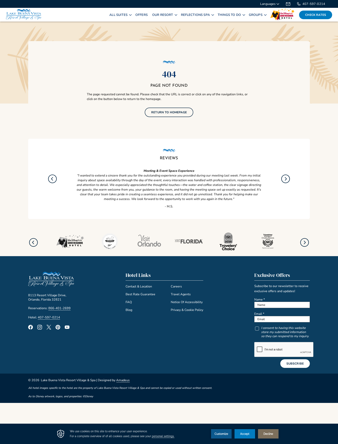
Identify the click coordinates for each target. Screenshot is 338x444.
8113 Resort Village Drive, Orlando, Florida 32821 (47, 297)
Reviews (169, 158)
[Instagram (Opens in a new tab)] (39, 328)
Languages (268, 4)
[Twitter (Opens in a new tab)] (49, 328)
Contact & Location (139, 286)
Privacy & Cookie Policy (187, 310)
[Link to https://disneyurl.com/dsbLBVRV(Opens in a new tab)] (70, 247)
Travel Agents (181, 294)
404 (169, 74)
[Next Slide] (285, 179)
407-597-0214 (313, 4)
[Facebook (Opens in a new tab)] (30, 328)
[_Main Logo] (23, 15)
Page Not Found (169, 86)
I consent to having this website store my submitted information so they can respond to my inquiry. (285, 332)
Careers (176, 286)
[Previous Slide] (52, 179)
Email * (259, 314)
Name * (259, 299)
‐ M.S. (169, 206)
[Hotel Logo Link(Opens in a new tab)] (51, 286)
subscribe (295, 364)
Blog (129, 310)
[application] (169, 434)
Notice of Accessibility (187, 302)
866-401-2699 (59, 308)
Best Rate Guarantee (140, 294)
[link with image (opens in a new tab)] (282, 15)
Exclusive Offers (272, 275)
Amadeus (123, 380)
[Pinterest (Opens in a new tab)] (58, 328)
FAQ (129, 302)
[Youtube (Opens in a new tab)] (67, 328)
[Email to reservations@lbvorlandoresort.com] (288, 3)
